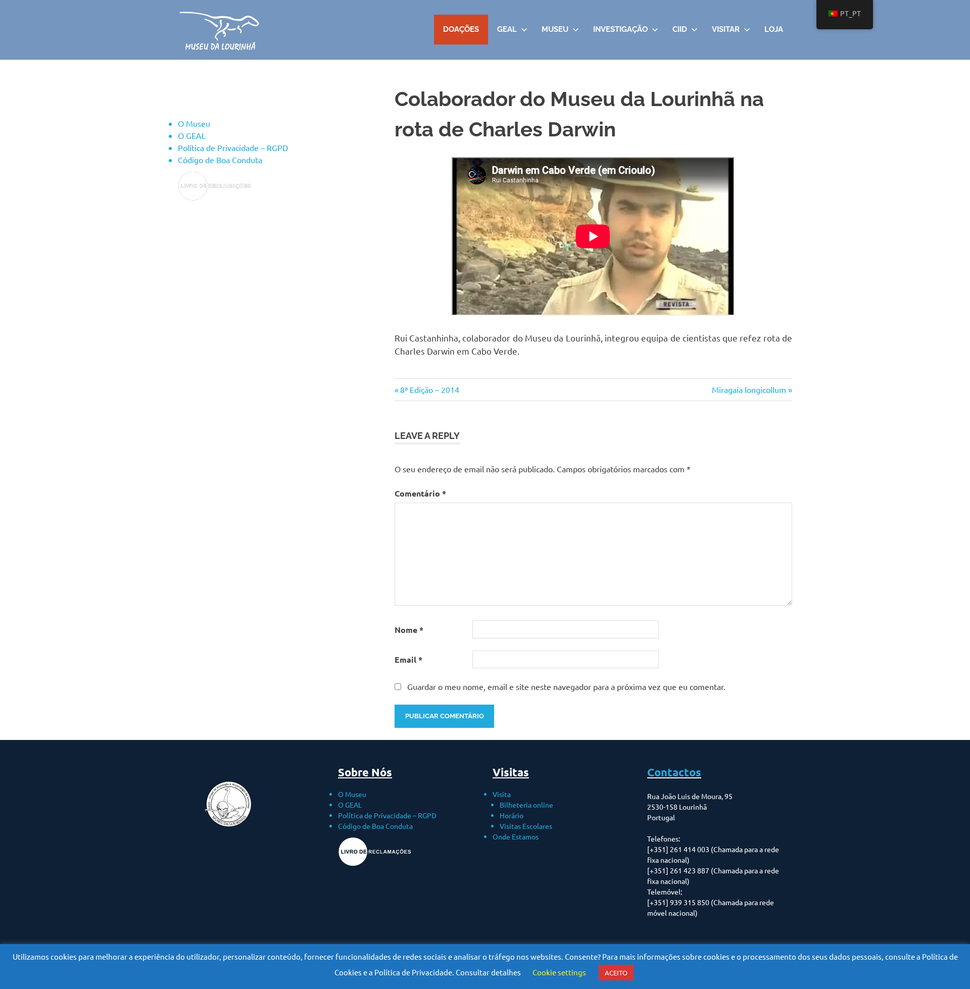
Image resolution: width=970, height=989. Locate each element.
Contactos (674, 772)
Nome (409, 629)
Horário (511, 815)
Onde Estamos (516, 836)
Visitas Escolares (526, 825)
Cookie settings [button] (559, 972)
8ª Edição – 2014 (429, 389)
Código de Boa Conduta (220, 160)
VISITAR (726, 29)
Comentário (420, 493)
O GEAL (192, 135)
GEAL (507, 29)
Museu (555, 29)
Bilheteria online (526, 804)
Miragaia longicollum (749, 389)
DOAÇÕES (461, 29)
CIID (679, 29)
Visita (502, 794)
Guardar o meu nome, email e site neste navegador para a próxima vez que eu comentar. (566, 686)
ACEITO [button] (616, 972)
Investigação (620, 29)
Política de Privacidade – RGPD (233, 147)
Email (408, 659)
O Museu (194, 123)
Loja (773, 29)
